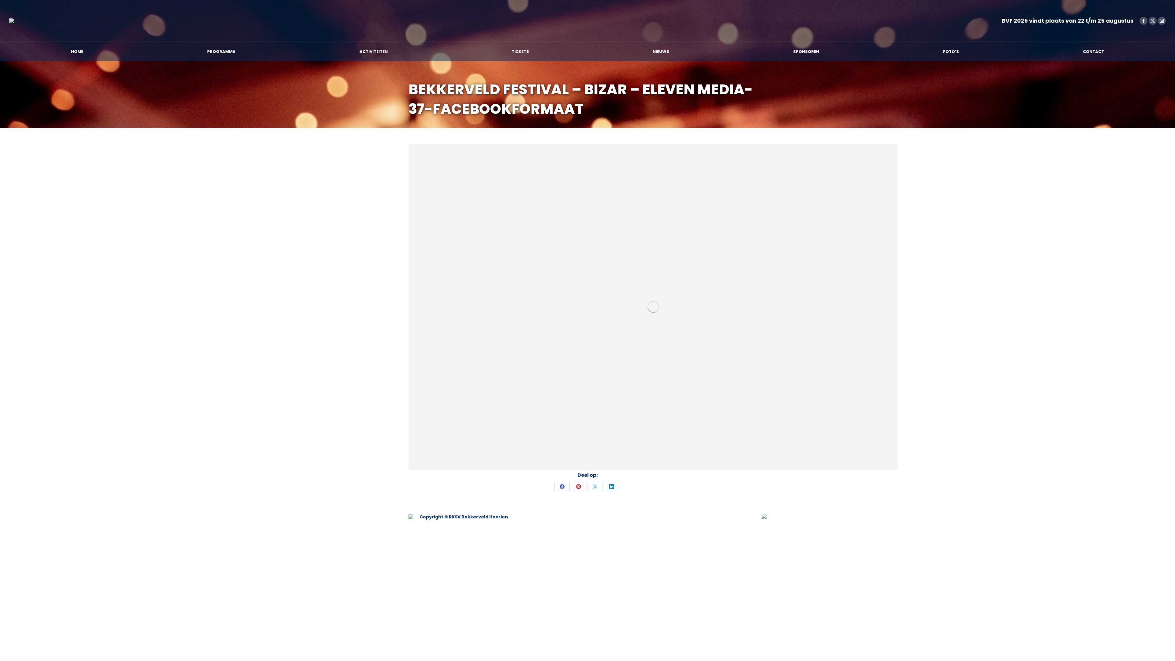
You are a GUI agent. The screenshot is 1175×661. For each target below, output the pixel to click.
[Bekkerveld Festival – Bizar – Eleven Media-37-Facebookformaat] (653, 307)
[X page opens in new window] (1153, 21)
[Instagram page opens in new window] (1162, 21)
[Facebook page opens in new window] (1143, 21)
